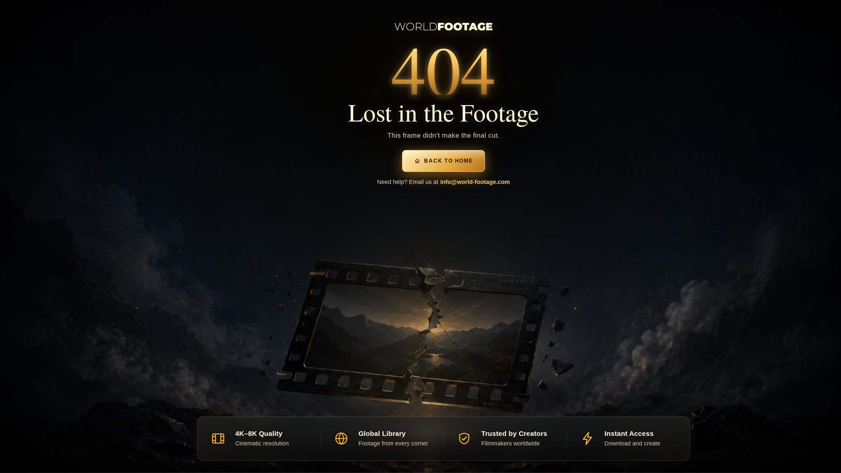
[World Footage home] (443, 26)
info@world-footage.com (475, 182)
